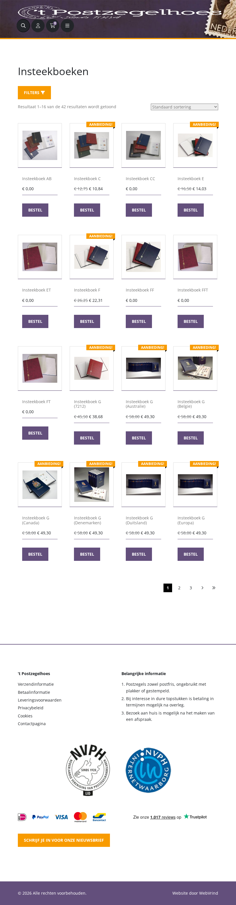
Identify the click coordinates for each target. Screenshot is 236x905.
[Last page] (214, 588)
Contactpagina (32, 723)
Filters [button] (31, 92)
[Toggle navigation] (67, 25)
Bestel (35, 210)
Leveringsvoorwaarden (40, 700)
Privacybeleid (30, 707)
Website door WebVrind (195, 893)
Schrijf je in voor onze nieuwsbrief (64, 840)
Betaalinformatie (34, 692)
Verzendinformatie (36, 684)
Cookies (25, 716)
